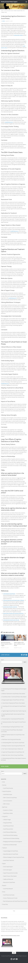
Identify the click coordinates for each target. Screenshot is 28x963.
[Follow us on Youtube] (26, 655)
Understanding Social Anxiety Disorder (11, 620)
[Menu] (26, 1)
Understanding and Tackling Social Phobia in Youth (12, 726)
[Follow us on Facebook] (22, 655)
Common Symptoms (7, 800)
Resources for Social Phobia (9, 882)
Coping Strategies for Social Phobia (10, 851)
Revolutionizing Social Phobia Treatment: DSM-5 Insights (6, 644)
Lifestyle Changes (7, 819)
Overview (4, 785)
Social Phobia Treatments (8, 860)
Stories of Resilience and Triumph (10, 898)
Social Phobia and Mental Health (10, 844)
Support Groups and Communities (10, 873)
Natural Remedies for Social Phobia (10, 854)
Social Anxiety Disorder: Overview (10, 606)
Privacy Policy (5, 904)
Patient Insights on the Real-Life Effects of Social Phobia (19, 644)
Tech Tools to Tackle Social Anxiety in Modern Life (12, 749)
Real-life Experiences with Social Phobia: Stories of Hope (15, 901)
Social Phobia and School (8, 826)
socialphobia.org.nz (9, 122)
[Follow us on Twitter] (24, 655)
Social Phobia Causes (7, 794)
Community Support (7, 869)
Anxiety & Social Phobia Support (9, 1)
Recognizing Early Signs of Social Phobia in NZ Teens (13, 700)
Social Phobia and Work (8, 829)
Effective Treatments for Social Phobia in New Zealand (13, 693)
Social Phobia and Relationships (9, 832)
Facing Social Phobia (7, 822)
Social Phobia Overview (8, 788)
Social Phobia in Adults (8, 813)
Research (4, 885)
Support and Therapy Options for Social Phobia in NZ (13, 752)
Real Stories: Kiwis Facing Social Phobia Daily (11, 739)
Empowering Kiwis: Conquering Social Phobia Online (13, 719)
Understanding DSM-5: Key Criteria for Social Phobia (13, 742)
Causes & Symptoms (6, 791)
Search (2, 659)
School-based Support (8, 866)
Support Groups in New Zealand (10, 876)
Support (4, 863)
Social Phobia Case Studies (8, 895)
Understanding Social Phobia (9, 593)
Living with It (5, 816)
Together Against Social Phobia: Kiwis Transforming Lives (14, 711)
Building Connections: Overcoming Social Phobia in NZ (13, 745)
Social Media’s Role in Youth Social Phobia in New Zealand (14, 696)
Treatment (4, 847)
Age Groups (4, 807)
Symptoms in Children (8, 810)
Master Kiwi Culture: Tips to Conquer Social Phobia (12, 755)
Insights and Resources (8, 879)
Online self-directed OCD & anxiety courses (10, 935)
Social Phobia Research (8, 888)
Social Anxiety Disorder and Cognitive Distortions (13, 613)
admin (3, 21)
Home (3, 782)
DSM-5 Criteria (6, 804)
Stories (3, 891)
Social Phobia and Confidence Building (11, 838)
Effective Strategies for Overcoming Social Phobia (13, 857)
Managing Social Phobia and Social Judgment (12, 841)
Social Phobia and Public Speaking (10, 835)
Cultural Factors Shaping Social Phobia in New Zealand (13, 703)
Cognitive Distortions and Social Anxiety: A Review (13, 600)
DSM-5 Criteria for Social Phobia (10, 797)
